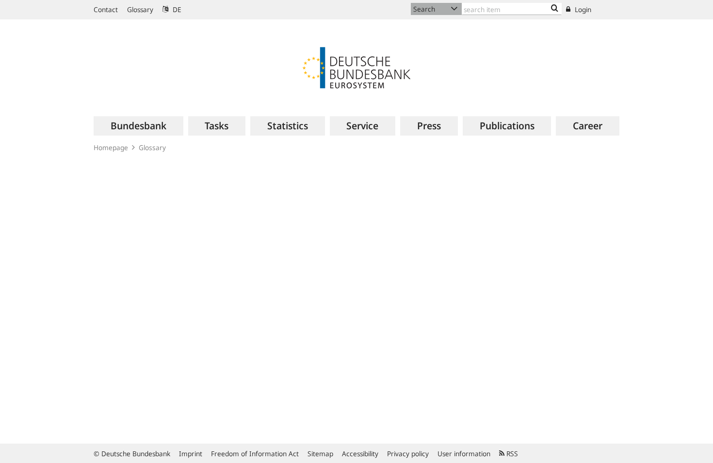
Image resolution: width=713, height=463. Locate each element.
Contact (106, 9)
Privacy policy (408, 453)
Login (582, 9)
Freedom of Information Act (255, 453)
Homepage (111, 147)
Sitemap (320, 453)
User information (464, 453)
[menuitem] (138, 126)
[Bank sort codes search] (554, 9)
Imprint (190, 453)
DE (176, 9)
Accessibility (360, 453)
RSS (511, 453)
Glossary (140, 9)
